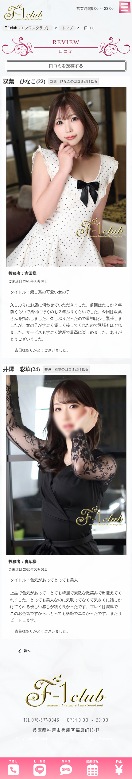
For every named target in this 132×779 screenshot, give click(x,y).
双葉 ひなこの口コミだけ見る (73, 81)
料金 (119, 761)
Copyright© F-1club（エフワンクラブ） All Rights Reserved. (66, 739)
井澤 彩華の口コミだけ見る (66, 369)
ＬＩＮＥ (39, 761)
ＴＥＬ (13, 761)
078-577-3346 (45, 719)
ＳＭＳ (66, 761)
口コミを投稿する (66, 65)
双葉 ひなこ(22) (24, 81)
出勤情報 (92, 761)
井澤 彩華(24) (21, 369)
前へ (26, 651)
